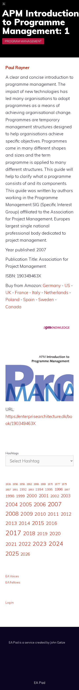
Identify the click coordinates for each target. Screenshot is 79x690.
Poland (12, 299)
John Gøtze (57, 642)
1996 (59, 489)
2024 (55, 543)
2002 (54, 496)
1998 (9, 496)
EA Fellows (12, 582)
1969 (43, 484)
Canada (13, 306)
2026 (25, 554)
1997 (67, 489)
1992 (23, 489)
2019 (42, 533)
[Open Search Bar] (59, 4)
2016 (51, 523)
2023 (40, 543)
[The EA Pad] (3, 4)
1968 (36, 484)
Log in (9, 602)
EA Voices (12, 576)
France (21, 292)
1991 (15, 489)
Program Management (23, 41)
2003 (65, 495)
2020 (55, 533)
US (67, 285)
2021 (11, 544)
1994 (39, 489)
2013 (11, 523)
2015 (38, 523)
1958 (22, 484)
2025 (12, 553)
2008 (12, 513)
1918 (8, 484)
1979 (64, 484)
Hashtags (12, 453)
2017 (13, 533)
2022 (25, 544)
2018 (29, 533)
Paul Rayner (17, 67)
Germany (52, 285)
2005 (26, 504)
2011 (53, 514)
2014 (24, 523)
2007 (55, 504)
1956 (15, 484)
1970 (50, 484)
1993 (31, 489)
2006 (40, 504)
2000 (32, 495)
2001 (43, 495)
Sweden (46, 299)
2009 (26, 514)
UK (8, 292)
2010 (40, 514)
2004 (11, 504)
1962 (29, 484)
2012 (66, 514)
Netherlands (56, 292)
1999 (20, 496)
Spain (29, 299)
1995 (49, 489)
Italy (36, 292)
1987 (8, 489)
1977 (57, 484)
